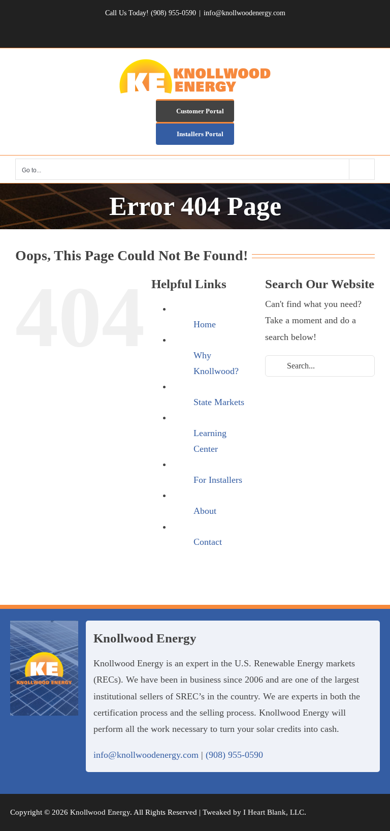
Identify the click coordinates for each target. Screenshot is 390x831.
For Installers (217, 480)
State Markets (218, 402)
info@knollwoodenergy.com (244, 13)
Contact (207, 542)
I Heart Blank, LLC (273, 812)
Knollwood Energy (100, 812)
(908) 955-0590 (234, 755)
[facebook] (353, 812)
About (204, 511)
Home (204, 324)
